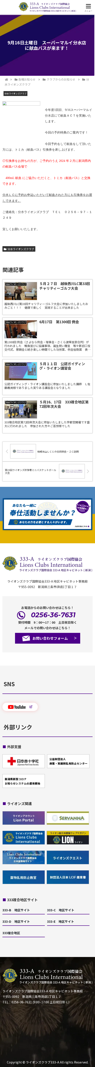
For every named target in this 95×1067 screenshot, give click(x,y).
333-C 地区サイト (60, 910)
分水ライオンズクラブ (21, 249)
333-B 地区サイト (16, 910)
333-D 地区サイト (16, 921)
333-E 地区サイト (60, 921)
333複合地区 (11, 933)
